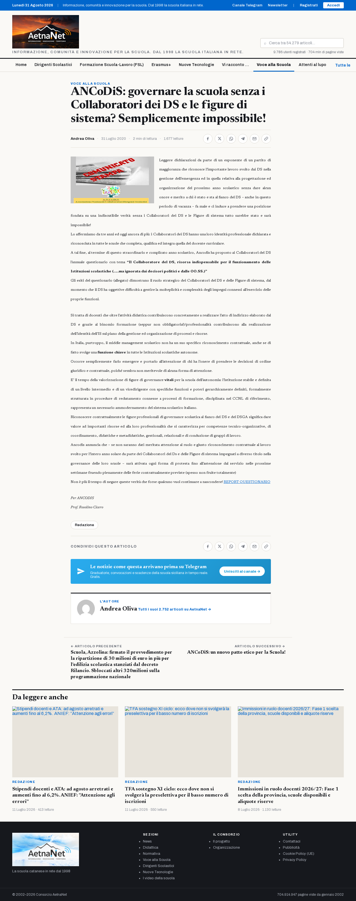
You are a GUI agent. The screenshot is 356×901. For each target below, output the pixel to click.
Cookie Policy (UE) (298, 854)
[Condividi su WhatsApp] (231, 138)
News (147, 841)
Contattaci (291, 841)
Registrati (309, 5)
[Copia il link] (266, 138)
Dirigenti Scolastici (53, 65)
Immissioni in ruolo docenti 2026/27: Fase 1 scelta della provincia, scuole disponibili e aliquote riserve (288, 795)
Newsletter (278, 5)
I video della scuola (159, 878)
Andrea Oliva (82, 139)
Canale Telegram (247, 5)
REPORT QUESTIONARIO (247, 482)
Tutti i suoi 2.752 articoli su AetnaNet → (174, 609)
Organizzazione (226, 847)
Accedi (333, 5)
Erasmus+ (161, 65)
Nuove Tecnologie (196, 65)
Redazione (84, 525)
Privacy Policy (294, 860)
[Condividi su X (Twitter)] (219, 138)
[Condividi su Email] (254, 138)
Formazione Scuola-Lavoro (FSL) (112, 65)
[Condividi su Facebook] (207, 138)
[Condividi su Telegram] (243, 138)
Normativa (151, 854)
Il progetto (221, 841)
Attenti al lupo (312, 65)
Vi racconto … (235, 65)
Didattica (150, 847)
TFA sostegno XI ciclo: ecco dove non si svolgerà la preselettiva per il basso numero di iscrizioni (176, 795)
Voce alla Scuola (274, 65)
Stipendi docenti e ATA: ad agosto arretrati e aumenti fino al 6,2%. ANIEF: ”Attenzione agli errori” (63, 795)
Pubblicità (291, 847)
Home (21, 65)
